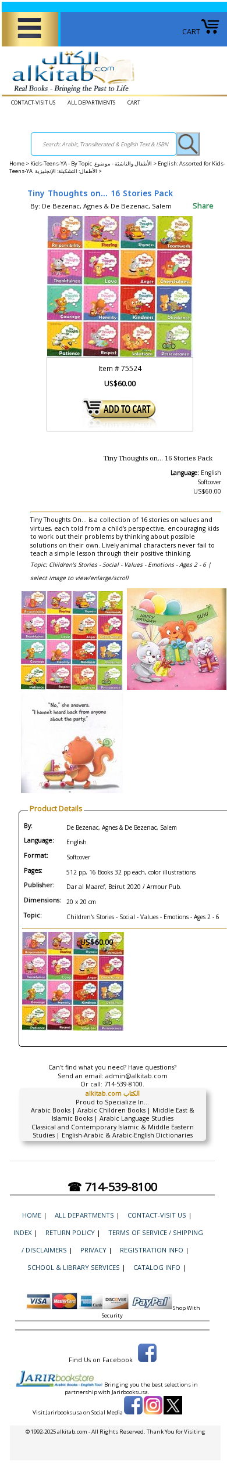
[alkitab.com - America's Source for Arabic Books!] (70, 93)
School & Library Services (73, 1267)
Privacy (93, 1249)
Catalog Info (156, 1267)
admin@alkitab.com (136, 1076)
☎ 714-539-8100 (112, 1186)
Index (22, 1232)
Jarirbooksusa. (131, 1392)
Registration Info (151, 1249)
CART (191, 32)
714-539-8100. (124, 1084)
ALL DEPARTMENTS (91, 102)
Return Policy (70, 1232)
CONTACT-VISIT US (33, 102)
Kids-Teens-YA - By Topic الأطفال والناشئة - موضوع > (94, 163)
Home (16, 163)
